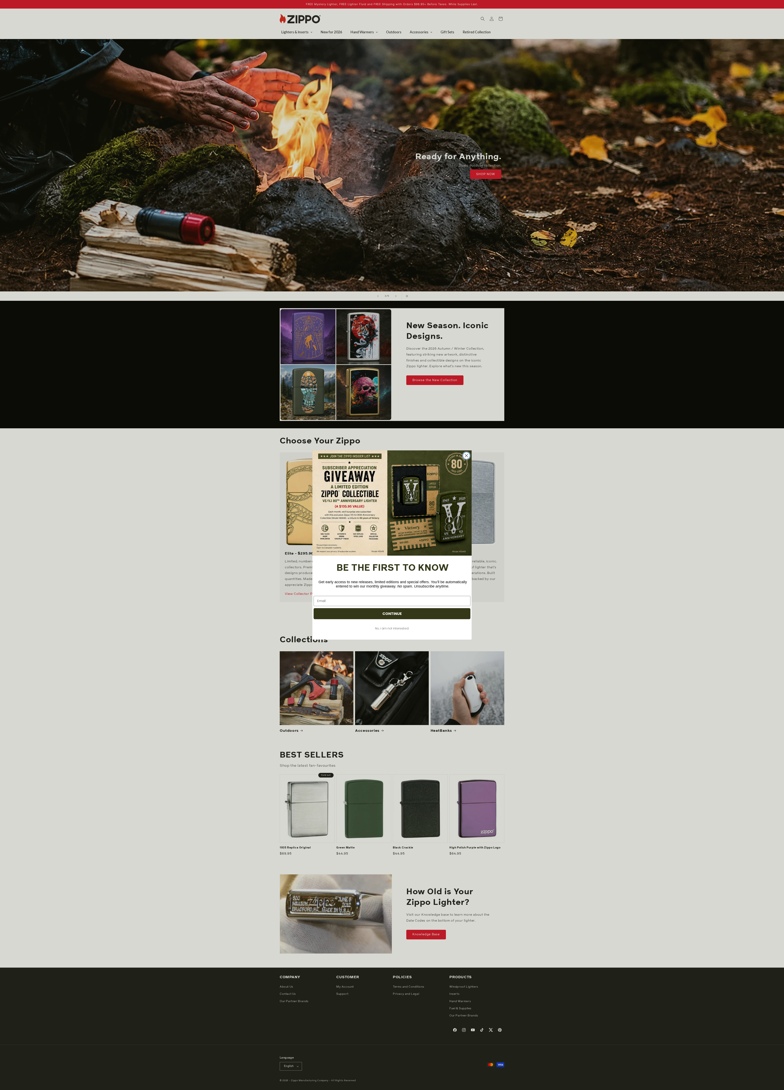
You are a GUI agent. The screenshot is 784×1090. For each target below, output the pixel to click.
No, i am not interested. (392, 628)
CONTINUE (392, 613)
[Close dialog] (466, 455)
